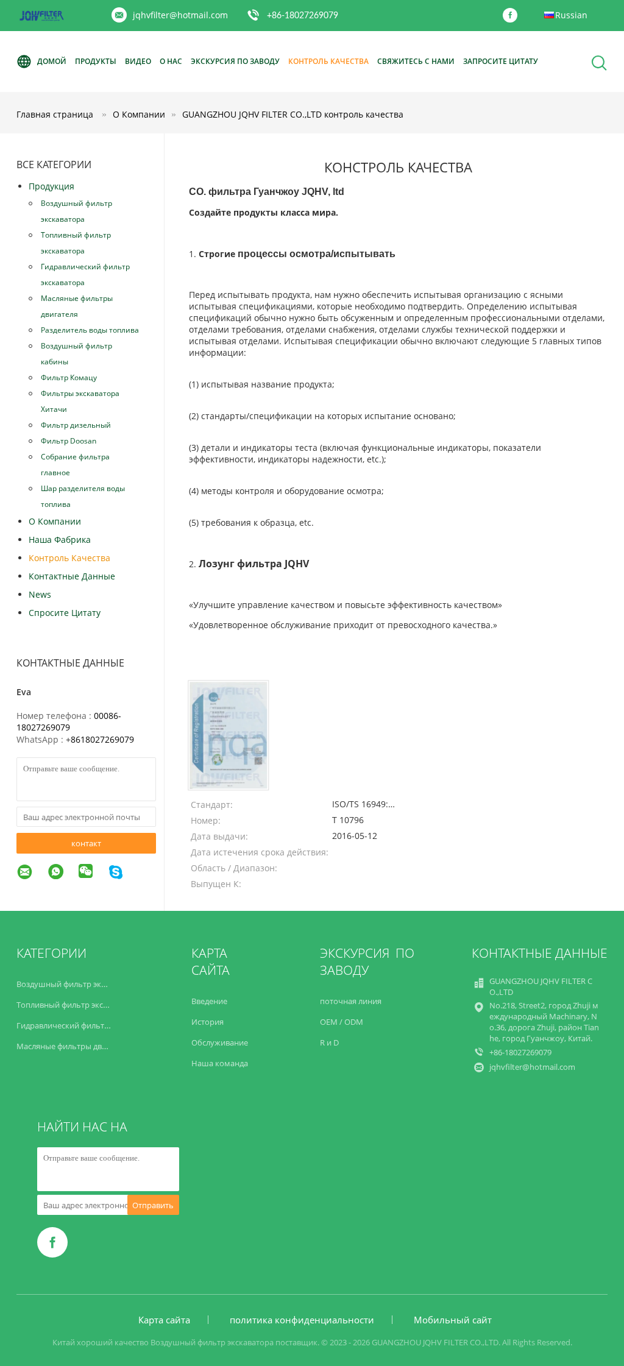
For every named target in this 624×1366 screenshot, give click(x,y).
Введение (209, 1001)
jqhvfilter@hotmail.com (180, 15)
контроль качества (69, 558)
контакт (86, 843)
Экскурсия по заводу (235, 61)
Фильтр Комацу (69, 377)
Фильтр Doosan (68, 441)
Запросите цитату (500, 61)
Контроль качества (328, 61)
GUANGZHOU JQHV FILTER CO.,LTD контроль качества (292, 114)
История (207, 1021)
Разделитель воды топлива (90, 330)
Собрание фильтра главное (75, 464)
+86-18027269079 (302, 16)
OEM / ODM (341, 1021)
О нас (171, 61)
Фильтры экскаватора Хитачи (80, 401)
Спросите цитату (65, 612)
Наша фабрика (60, 539)
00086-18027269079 (68, 721)
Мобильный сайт (453, 1319)
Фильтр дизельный (76, 425)
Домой (51, 61)
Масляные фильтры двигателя (77, 306)
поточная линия (350, 1001)
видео (138, 61)
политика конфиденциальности (302, 1319)
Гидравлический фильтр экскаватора (85, 274)
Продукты (95, 61)
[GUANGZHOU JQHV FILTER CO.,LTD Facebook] (513, 16)
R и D (329, 1042)
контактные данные (72, 576)
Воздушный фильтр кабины (76, 354)
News (40, 594)
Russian (571, 15)
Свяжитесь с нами (416, 61)
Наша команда (219, 1063)
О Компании (55, 521)
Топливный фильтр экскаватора (76, 243)
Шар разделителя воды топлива (83, 496)
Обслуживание (219, 1042)
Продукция (51, 186)
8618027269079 (102, 739)
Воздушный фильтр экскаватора (76, 211)
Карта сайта (164, 1319)
